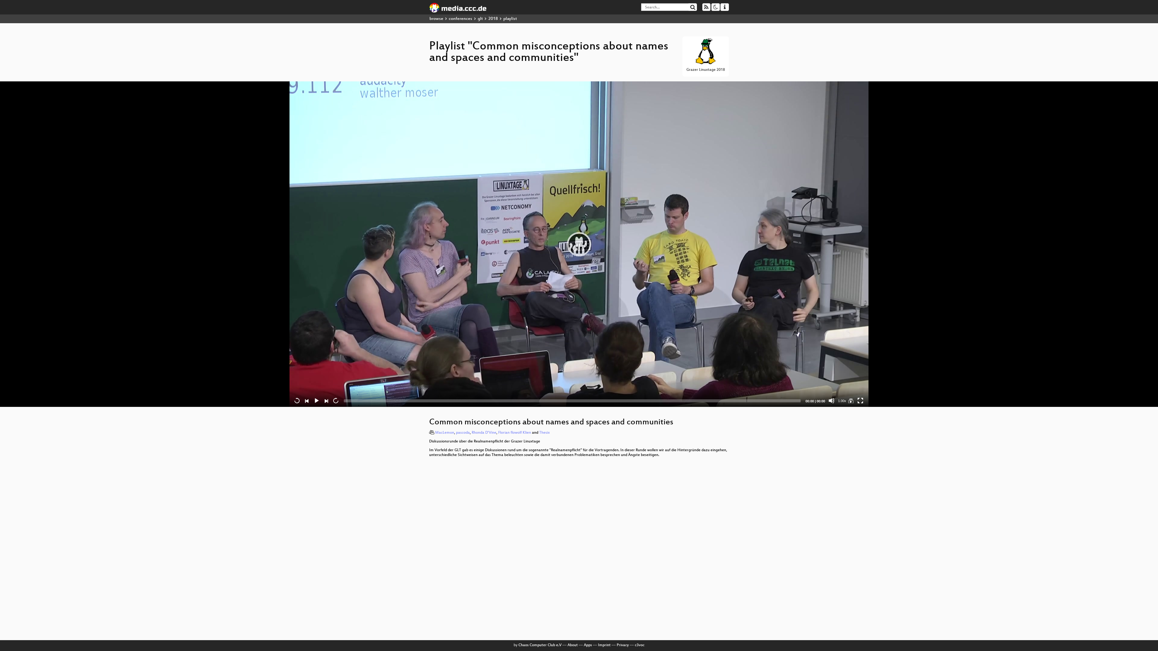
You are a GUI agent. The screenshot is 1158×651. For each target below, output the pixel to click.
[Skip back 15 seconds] (297, 400)
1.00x (842, 401)
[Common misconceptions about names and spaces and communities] (850, 400)
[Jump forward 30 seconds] (335, 400)
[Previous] (306, 400)
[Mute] (831, 400)
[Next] (326, 400)
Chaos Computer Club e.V (540, 645)
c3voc (639, 645)
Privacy (623, 645)
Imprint (604, 645)
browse (436, 18)
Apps (588, 645)
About (573, 645)
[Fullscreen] (860, 400)
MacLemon (444, 433)
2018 (493, 18)
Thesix (544, 433)
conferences (460, 18)
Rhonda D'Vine (484, 433)
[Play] (579, 244)
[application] (579, 244)
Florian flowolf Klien (514, 433)
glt (480, 18)
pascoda (463, 433)
